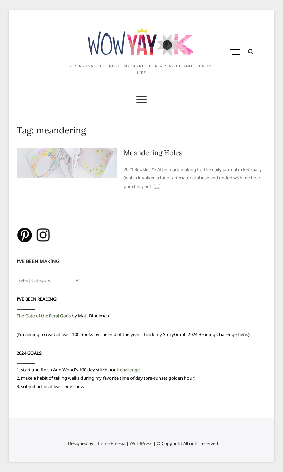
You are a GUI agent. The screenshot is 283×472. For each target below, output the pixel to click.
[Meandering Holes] (67, 152)
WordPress (141, 443)
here (242, 334)
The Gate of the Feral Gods (44, 316)
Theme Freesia (110, 443)
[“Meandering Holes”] (157, 187)
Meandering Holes (153, 152)
